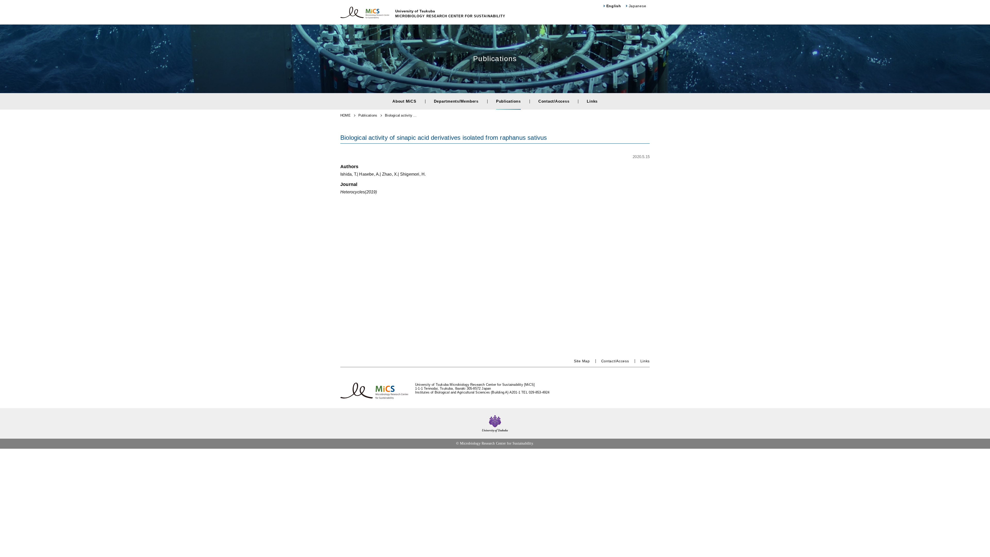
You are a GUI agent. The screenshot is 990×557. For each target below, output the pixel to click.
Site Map (582, 361)
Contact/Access (554, 101)
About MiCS (404, 101)
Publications (508, 101)
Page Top (982, 552)
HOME (345, 115)
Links (592, 101)
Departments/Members (456, 101)
